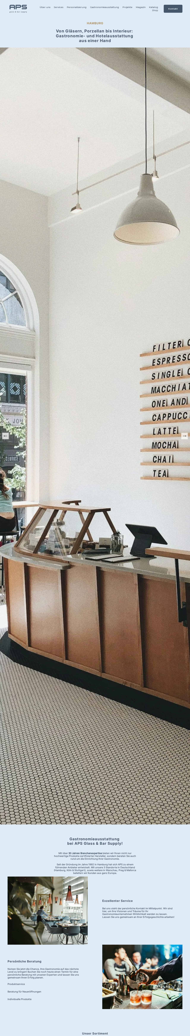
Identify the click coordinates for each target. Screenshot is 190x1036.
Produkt (12, 984)
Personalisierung (77, 7)
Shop (155, 10)
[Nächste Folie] (184, 436)
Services (58, 7)
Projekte (127, 7)
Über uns (45, 7)
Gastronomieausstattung (104, 7)
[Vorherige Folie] (5, 436)
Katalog (153, 7)
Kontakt (173, 9)
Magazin (141, 7)
